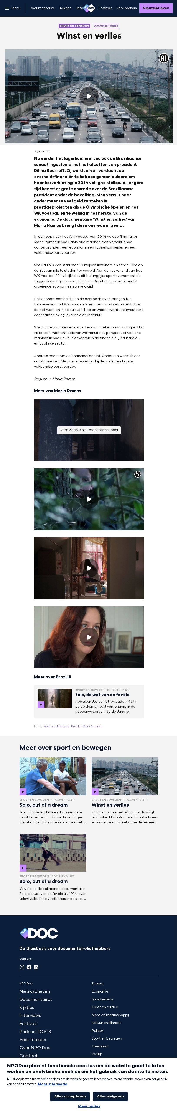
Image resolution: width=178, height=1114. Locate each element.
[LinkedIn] (36, 967)
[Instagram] (22, 967)
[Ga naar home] (89, 8)
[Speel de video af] (89, 96)
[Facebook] (29, 967)
